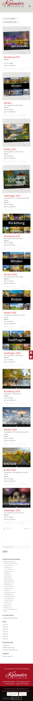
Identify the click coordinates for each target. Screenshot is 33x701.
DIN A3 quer (6, 656)
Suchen (5, 551)
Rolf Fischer (7, 575)
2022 (4, 627)
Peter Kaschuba (8, 571)
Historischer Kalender (8, 609)
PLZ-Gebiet (6, 607)
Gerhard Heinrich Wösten (10, 563)
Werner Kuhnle (8, 579)
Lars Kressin (7, 604)
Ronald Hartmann (8, 565)
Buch (4, 611)
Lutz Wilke (6, 590)
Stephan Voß (7, 602)
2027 (4, 639)
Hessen (5, 645)
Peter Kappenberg (8, 598)
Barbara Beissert (8, 582)
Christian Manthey (8, 586)
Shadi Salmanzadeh (9, 592)
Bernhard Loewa (8, 600)
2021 (4, 624)
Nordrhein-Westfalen (9, 650)
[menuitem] (30, 6)
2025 (4, 634)
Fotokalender (6, 606)
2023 (4, 629)
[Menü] (30, 6)
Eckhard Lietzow (8, 588)
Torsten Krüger (8, 569)
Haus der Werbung (23, 669)
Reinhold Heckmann (9, 596)
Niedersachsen (7, 647)
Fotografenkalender (8, 561)
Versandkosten (11, 65)
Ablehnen (22, 694)
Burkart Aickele (8, 584)
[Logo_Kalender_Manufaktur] (13, 3)
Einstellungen (16, 697)
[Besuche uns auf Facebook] (31, 357)
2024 (4, 631)
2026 (4, 636)
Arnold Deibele (8, 594)
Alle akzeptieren (12, 694)
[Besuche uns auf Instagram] (31, 353)
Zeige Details (23, 68)
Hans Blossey (7, 567)
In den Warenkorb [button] (10, 68)
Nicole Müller (7, 577)
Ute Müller (6, 573)
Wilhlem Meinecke (8, 581)
